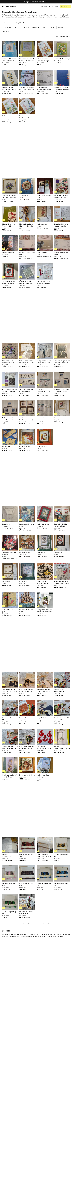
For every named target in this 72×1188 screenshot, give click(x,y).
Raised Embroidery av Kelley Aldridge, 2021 (61, 196)
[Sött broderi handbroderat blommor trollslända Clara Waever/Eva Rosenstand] (10, 106)
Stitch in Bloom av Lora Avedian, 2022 (9, 225)
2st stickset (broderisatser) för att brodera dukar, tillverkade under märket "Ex (44, 419)
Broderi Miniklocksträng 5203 (44, 196)
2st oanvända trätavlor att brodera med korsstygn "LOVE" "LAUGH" (26, 390)
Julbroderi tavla (24, 195)
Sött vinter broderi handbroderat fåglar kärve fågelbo (43, 60)
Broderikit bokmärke (8, 252)
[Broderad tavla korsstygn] (62, 49)
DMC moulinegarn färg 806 (44, 884)
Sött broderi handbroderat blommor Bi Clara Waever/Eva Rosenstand (27, 117)
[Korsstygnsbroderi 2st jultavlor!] (62, 243)
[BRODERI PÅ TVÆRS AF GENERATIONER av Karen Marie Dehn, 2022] (62, 78)
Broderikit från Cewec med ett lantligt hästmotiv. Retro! (26, 913)
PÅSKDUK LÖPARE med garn (9, 611)
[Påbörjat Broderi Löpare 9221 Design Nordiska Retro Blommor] (27, 214)
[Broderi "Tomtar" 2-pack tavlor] (27, 243)
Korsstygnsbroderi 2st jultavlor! (61, 253)
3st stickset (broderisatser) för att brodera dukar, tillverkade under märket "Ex (44, 390)
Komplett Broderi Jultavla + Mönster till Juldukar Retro (10, 747)
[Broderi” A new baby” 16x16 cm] (45, 765)
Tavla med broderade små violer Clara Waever (9, 196)
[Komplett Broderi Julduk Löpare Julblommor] (62, 708)
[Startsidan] (11, 6)
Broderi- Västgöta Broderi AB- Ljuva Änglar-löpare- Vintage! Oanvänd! (44, 856)
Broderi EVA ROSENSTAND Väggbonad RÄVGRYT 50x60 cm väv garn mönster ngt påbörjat (9, 856)
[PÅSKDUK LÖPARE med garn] (10, 600)
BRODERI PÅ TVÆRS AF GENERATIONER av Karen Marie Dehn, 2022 (62, 88)
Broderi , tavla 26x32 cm (27, 775)
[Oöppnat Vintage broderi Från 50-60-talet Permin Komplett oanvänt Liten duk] (62, 351)
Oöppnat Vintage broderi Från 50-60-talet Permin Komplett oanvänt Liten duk (62, 362)
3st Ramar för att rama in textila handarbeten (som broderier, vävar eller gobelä (62, 390)
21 (43, 923)
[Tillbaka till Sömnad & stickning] (2, 23)
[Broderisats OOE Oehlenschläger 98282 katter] (45, 78)
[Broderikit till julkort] (45, 514)
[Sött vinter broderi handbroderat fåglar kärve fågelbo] (45, 49)
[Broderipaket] (62, 408)
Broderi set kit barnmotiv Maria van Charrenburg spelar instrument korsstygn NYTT (10, 60)
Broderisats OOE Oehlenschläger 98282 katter (44, 88)
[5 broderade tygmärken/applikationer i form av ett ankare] (45, 737)
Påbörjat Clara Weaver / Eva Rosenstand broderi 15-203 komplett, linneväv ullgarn (44, 611)
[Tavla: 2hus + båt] (45, 243)
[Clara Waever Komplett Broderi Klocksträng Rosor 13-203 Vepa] (27, 737)
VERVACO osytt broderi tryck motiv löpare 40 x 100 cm (26, 88)
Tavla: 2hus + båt (42, 252)
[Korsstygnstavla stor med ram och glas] (27, 514)
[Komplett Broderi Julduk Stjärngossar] (45, 708)
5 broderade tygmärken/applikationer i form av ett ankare (45, 747)
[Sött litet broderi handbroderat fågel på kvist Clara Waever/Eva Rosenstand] (10, 78)
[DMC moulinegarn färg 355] (27, 845)
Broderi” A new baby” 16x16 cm (43, 776)
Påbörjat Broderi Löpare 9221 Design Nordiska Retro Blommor (26, 225)
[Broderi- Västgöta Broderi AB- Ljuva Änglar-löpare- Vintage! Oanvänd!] (45, 845)
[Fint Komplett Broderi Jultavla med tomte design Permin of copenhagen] (10, 271)
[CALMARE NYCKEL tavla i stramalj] (27, 600)
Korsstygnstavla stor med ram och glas (27, 525)
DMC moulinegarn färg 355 (26, 855)
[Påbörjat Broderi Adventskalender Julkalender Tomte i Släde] (10, 708)
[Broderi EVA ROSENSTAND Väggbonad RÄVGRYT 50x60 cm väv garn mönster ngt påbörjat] (10, 845)
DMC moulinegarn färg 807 (61, 884)
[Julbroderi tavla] (27, 186)
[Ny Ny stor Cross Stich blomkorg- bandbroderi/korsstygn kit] (10, 543)
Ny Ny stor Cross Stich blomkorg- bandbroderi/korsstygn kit (9, 554)
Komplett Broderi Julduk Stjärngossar (44, 719)
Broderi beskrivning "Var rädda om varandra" (61, 225)
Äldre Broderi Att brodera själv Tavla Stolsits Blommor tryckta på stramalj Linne (9, 362)
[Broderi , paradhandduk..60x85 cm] (62, 737)
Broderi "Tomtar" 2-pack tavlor (27, 253)
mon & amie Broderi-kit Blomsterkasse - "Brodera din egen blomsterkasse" (62, 582)
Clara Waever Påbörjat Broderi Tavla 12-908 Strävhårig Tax (26, 690)
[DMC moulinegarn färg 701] (10, 902)
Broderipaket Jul (42, 224)
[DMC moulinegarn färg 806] (45, 873)
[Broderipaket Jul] (45, 214)
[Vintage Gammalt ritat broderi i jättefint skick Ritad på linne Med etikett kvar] (27, 351)
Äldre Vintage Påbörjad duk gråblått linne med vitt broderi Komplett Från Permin (9, 390)
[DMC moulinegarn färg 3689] (10, 873)
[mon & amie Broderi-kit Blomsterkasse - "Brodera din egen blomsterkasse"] (62, 571)
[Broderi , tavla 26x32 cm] (27, 765)
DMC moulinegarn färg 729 (61, 855)
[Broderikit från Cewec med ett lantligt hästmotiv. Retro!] (27, 902)
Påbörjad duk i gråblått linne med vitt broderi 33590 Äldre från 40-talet (26, 282)
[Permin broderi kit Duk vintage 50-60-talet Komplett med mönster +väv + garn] (45, 271)
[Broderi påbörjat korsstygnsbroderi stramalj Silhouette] (45, 571)
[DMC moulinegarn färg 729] (62, 845)
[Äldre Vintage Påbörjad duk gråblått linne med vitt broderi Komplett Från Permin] (10, 380)
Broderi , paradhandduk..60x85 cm (62, 747)
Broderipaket (58, 418)
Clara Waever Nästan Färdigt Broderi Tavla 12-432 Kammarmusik (10, 690)
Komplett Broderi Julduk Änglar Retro (26, 719)
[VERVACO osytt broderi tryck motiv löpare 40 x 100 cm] (27, 78)
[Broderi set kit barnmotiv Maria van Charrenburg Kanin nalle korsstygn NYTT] (27, 49)
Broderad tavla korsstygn (62, 59)
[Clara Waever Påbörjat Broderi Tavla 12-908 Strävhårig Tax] (27, 680)
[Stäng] (70, 2)
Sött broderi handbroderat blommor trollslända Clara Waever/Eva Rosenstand (9, 117)
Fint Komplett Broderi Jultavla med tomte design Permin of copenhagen (8, 282)
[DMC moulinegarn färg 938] (27, 873)
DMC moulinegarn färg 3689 (9, 884)
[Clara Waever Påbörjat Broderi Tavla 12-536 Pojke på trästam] (45, 680)
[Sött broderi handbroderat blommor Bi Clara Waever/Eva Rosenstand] (27, 106)
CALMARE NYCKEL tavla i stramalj (27, 611)
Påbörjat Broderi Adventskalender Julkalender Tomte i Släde (8, 719)
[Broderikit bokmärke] (10, 243)
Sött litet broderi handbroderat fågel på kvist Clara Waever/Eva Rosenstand (9, 88)
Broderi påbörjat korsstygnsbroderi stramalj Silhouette (42, 582)
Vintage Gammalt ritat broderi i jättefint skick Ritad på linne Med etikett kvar (26, 362)
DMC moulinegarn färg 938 (26, 884)
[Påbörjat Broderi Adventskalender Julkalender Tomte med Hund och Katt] (62, 680)
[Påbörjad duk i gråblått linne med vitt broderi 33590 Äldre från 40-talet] (27, 271)
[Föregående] (24, 923)
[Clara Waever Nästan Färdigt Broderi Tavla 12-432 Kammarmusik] (10, 680)
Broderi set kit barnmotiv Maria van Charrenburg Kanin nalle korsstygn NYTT (27, 60)
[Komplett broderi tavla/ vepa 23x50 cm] (10, 765)
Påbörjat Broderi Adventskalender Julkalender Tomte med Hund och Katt (61, 690)
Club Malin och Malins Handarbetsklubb (60, 525)
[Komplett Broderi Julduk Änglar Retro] (27, 708)
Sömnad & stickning (11, 23)
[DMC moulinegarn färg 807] (62, 873)
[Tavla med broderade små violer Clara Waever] (10, 186)
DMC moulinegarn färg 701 (9, 912)
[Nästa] (47, 923)
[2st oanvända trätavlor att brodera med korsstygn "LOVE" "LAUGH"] (27, 380)
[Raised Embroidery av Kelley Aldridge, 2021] (62, 186)
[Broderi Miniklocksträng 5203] (45, 186)
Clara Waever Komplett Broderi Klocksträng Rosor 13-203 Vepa (26, 747)
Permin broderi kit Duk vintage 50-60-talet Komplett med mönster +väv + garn (44, 282)
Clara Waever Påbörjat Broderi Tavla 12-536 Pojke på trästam (44, 690)
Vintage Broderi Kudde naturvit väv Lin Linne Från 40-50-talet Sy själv (44, 362)
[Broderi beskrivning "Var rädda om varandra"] (62, 214)
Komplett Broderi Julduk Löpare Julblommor (61, 719)
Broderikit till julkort (43, 524)
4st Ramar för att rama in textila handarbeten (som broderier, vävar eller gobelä (10, 419)
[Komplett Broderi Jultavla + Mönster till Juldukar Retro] (10, 737)
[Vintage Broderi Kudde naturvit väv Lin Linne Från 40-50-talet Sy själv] (45, 351)
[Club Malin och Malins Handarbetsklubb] (62, 514)
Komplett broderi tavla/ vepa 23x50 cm (9, 776)
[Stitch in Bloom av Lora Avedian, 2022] (10, 214)
